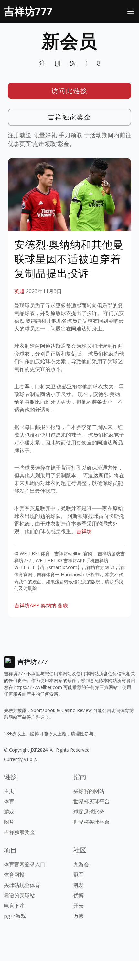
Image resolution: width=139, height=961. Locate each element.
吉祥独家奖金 (69, 117)
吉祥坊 (84, 531)
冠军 (78, 874)
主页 (9, 790)
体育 (9, 801)
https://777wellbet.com (38, 687)
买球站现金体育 (22, 885)
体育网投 (14, 874)
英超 (19, 291)
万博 (78, 915)
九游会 (81, 864)
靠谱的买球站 (19, 895)
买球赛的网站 (88, 790)
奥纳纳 (48, 605)
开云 (78, 905)
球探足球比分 (88, 811)
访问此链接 (69, 90)
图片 (9, 821)
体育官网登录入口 (24, 864)
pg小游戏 (15, 915)
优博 (78, 895)
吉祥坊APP (26, 605)
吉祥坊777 (28, 11)
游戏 (9, 811)
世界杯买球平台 (91, 801)
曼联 (63, 605)
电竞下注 (14, 905)
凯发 (78, 885)
